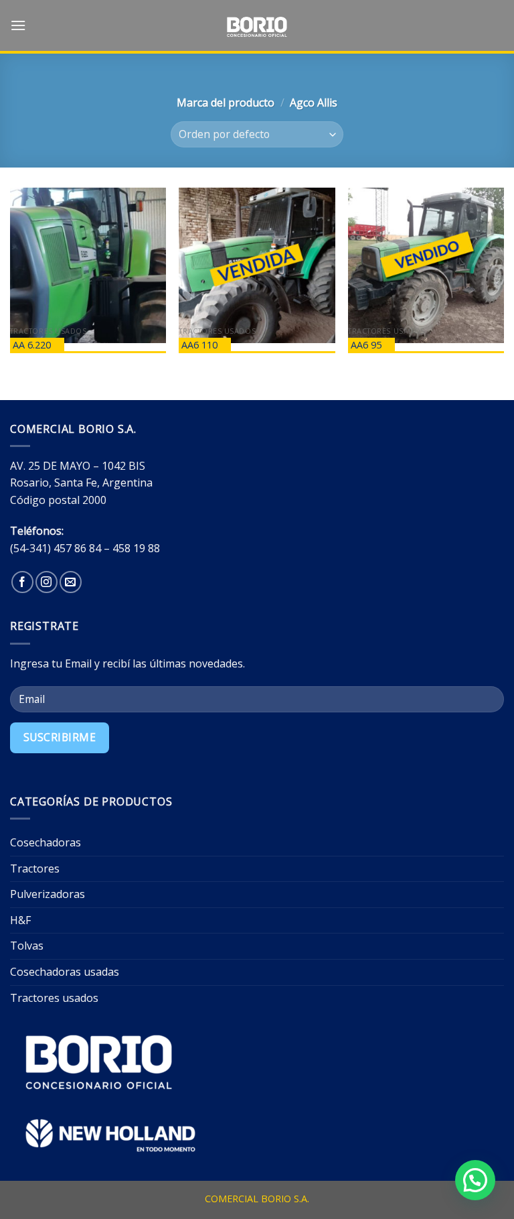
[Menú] (18, 25)
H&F (20, 920)
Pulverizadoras (47, 894)
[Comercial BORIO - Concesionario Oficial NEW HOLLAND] (257, 27)
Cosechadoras (45, 842)
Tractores (35, 868)
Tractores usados (54, 997)
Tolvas (27, 945)
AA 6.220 (32, 344)
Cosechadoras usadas (64, 971)
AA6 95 (366, 344)
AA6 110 (199, 344)
